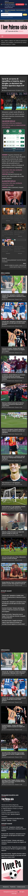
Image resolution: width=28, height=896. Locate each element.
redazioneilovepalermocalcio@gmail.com (12, 818)
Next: (15, 265)
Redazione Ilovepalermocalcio (9, 90)
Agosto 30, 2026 (19, 560)
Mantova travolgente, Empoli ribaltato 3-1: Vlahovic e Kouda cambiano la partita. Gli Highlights (13, 431)
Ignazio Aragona (15, 814)
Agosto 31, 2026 (19, 299)
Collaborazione (20, 21)
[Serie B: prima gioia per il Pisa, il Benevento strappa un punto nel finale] (14, 546)
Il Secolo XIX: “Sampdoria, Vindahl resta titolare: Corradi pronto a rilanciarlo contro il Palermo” (14, 296)
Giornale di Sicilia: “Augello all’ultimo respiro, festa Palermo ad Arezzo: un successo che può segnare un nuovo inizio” (13, 622)
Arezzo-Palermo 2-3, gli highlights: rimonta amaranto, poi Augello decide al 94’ (13, 507)
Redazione (7, 21)
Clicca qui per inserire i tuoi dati (7, 17)
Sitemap (9, 820)
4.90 (13, 141)
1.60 (7, 141)
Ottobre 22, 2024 (20, 90)
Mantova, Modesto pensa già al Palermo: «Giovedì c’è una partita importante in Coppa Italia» (13, 404)
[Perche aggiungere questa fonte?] (26, 4)
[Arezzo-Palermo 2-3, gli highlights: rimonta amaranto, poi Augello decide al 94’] (14, 496)
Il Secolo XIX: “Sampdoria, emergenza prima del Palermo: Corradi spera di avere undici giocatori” (14, 323)
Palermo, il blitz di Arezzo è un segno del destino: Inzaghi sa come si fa (13, 532)
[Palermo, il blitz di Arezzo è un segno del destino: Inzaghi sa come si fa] (14, 521)
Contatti (3, 820)
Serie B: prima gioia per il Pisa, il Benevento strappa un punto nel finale (14, 557)
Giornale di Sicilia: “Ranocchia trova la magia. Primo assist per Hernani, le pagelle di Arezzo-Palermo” (13, 616)
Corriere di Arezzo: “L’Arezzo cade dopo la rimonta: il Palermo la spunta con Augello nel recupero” (13, 349)
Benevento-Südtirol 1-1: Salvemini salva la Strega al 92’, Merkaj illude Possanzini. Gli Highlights (13, 457)
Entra (25, 14)
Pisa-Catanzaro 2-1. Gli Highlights (11, 482)
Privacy (14, 820)
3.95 (10, 141)
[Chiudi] (3, 4)
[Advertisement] (14, 61)
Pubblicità (13, 21)
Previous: (14, 260)
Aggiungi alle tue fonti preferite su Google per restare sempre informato (12, 4)
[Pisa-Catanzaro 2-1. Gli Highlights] (14, 472)
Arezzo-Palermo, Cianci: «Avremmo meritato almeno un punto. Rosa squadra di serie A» (14, 582)
